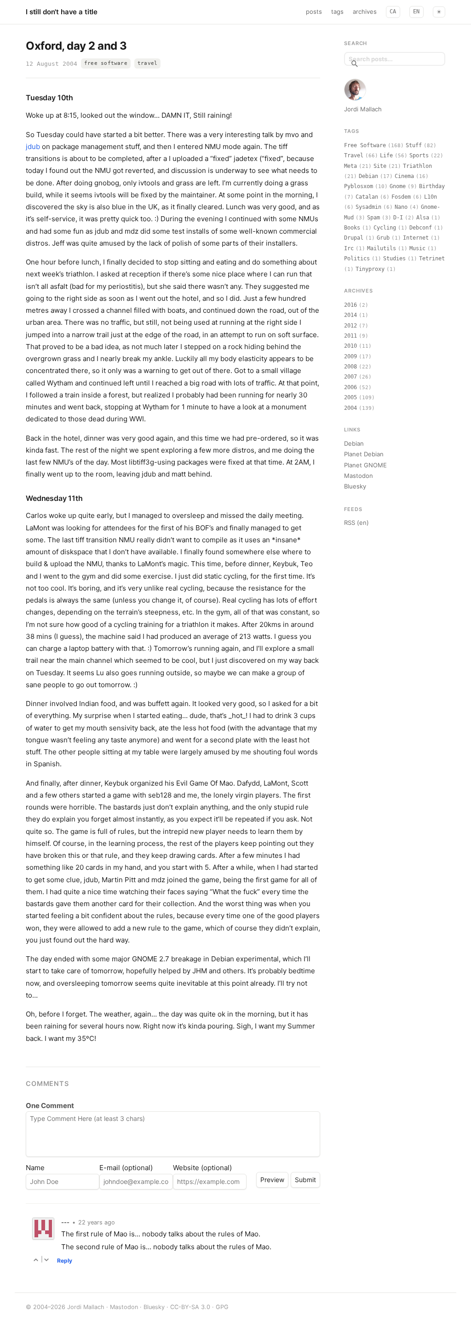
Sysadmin (368, 207)
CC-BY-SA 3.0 (190, 1307)
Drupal (353, 238)
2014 (350, 315)
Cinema (404, 176)
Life (386, 155)
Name (35, 1167)
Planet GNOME (365, 465)
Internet (416, 238)
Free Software (365, 145)
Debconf (420, 227)
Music (417, 248)
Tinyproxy (370, 269)
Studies (394, 258)
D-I (398, 217)
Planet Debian (364, 454)
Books (352, 227)
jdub (33, 146)
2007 (350, 376)
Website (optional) (202, 1167)
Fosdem (401, 197)
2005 (350, 397)
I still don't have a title (62, 11)
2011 (350, 336)
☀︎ (439, 12)
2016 (350, 305)
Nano (401, 207)
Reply (64, 1260)
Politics (357, 258)
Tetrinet (432, 258)
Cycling (384, 227)
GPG (222, 1307)
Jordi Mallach (363, 109)
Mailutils (381, 248)
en (416, 11)
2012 (350, 325)
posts (314, 11)
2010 (350, 346)
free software (105, 63)
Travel (353, 155)
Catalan (367, 197)
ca (393, 11)
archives (365, 11)
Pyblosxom (358, 186)
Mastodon (358, 475)
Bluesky (355, 486)
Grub (383, 238)
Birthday (432, 186)
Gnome (398, 186)
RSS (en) (356, 522)
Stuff (414, 145)
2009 (350, 356)
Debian (368, 176)
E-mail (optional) (126, 1167)
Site (379, 166)
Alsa (422, 217)
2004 (350, 408)
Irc (349, 248)
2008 (350, 366)
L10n (430, 197)
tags (337, 11)
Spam (373, 217)
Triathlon (417, 166)
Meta (350, 166)
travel (147, 63)
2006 (350, 387)
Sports (419, 155)
